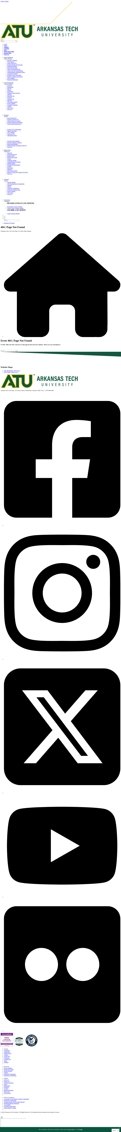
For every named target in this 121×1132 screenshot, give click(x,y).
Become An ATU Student (74, 1115)
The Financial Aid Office (59, 1115)
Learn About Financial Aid (14, 124)
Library (9, 90)
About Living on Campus (14, 121)
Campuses (6, 200)
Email (5, 1084)
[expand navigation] (4, 217)
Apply (5, 44)
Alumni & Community (10, 1074)
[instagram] (62, 659)
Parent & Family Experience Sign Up (17, 145)
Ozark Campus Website (13, 213)
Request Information (12, 79)
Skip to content (4, 1)
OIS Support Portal (12, 102)
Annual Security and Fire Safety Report (14, 1102)
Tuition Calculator (12, 131)
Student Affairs (11, 163)
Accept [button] (80, 1129)
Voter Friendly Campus (10, 1108)
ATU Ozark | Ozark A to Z (11, 372)
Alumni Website (11, 182)
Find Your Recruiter (12, 68)
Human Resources (12, 154)
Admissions (7, 1052)
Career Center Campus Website (15, 208)
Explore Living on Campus (14, 75)
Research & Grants (12, 157)
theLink (9, 88)
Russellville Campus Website (14, 206)
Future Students (8, 57)
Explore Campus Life (12, 119)
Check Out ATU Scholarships (15, 70)
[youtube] (62, 897)
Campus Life (10, 99)
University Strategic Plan (13, 190)
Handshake (10, 91)
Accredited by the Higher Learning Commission (16, 1099)
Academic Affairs (11, 160)
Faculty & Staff (8, 1071)
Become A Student (12, 60)
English (114, 1130)
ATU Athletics (11, 78)
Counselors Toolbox (12, 73)
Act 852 (6, 1088)
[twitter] (62, 793)
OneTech (9, 85)
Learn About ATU (12, 63)
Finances (9, 97)
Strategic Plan (10, 156)
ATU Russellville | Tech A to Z (12, 370)
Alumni (6, 179)
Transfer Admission (46, 1115)
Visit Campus (10, 62)
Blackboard (10, 87)
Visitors (6, 1072)
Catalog (9, 106)
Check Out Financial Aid (13, 69)
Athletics (9, 94)
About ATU (7, 1056)
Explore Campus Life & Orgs (15, 76)
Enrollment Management (13, 165)
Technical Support (8, 1083)
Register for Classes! (9, 223)
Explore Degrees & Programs (15, 65)
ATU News (10, 108)
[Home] (62, 336)
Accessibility (7, 1105)
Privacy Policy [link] (71, 1129)
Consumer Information (10, 1106)
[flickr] (62, 1031)
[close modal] (2, 1117)
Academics (7, 1050)
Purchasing (10, 168)
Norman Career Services (13, 93)
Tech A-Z (9, 109)
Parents (6, 115)
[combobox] (115, 1130)
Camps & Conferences (13, 188)
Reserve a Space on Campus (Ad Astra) (17, 172)
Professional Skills (12, 66)
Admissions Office (12, 135)
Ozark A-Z (7, 1081)
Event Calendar (11, 103)
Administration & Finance (14, 162)
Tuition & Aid (7, 1053)
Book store (7, 1091)
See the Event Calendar (13, 141)
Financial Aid (10, 96)
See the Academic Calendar (14, 142)
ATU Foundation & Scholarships (15, 184)
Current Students (8, 82)
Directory (9, 100)
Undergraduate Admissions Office (16, 72)
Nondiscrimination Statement (11, 1103)
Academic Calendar (12, 105)
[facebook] (62, 525)
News (5, 1061)
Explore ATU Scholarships (14, 129)
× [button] (119, 1128)
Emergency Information (10, 1075)
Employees (7, 150)
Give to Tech (7, 1093)
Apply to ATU (11, 134)
